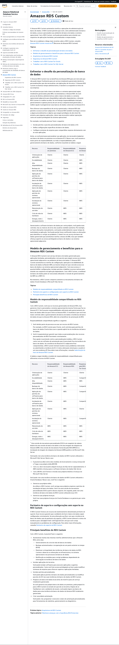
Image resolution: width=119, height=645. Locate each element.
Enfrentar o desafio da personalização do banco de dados (53, 51)
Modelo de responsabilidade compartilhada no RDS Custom (53, 289)
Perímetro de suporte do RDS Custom (49, 525)
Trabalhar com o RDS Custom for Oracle (46, 61)
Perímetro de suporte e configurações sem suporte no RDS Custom (56, 292)
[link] (57, 12)
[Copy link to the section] (29, 71)
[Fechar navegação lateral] (25, 11)
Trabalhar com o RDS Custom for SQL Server (48, 64)
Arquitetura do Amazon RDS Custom (45, 56)
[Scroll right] (74, 6)
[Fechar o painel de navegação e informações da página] (115, 27)
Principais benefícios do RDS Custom (45, 294)
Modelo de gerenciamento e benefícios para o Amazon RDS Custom (56, 53)
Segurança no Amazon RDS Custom (45, 59)
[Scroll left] (10, 6)
